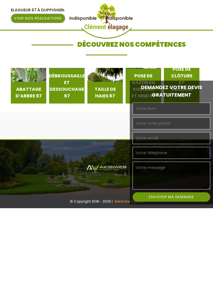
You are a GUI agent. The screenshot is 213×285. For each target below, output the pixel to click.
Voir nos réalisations (38, 18)
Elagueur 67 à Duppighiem (38, 10)
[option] (28, 86)
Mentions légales (129, 201)
